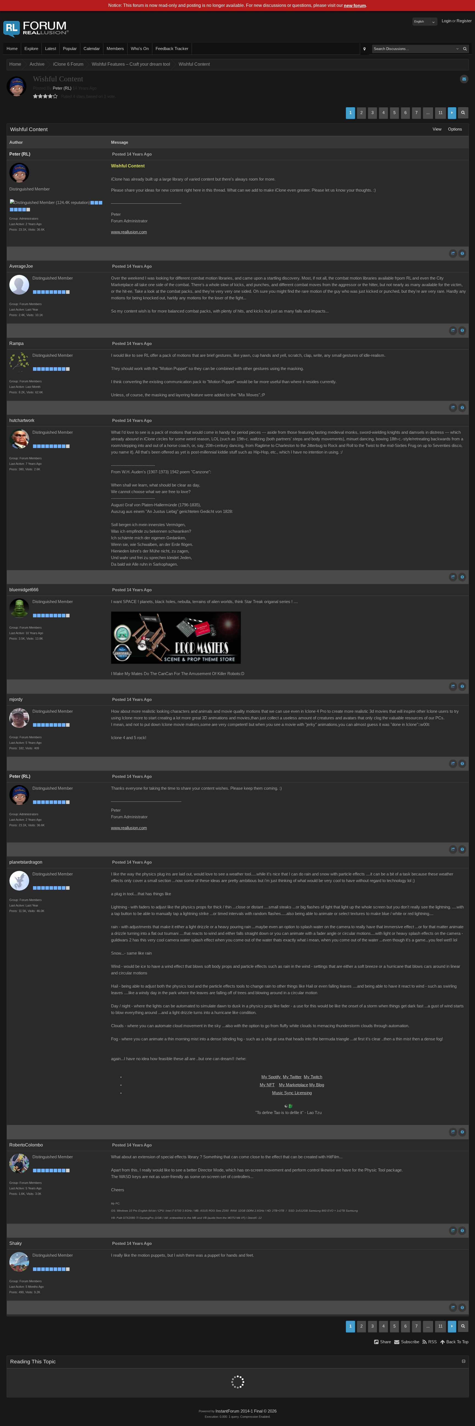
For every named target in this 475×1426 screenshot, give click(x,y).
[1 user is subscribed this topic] (464, 79)
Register (464, 21)
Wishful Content (194, 64)
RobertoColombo (26, 1145)
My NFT (267, 1085)
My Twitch (313, 1077)
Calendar (92, 48)
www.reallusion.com (129, 232)
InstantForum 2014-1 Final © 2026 (246, 1411)
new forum (355, 5)
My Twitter (292, 1077)
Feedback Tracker (172, 48)
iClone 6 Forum (68, 64)
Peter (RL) (62, 88)
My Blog (316, 1085)
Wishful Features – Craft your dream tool (131, 64)
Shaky (15, 1243)
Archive (37, 64)
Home (12, 48)
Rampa (16, 343)
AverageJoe (21, 266)
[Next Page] (452, 113)
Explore (31, 48)
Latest (50, 48)
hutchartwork (21, 420)
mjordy (16, 699)
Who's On (140, 48)
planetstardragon (25, 862)
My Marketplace (293, 1085)
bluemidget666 (23, 589)
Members (115, 48)
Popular (70, 48)
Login (446, 21)
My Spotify (271, 1077)
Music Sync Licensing (292, 1093)
